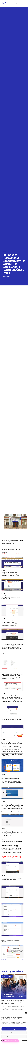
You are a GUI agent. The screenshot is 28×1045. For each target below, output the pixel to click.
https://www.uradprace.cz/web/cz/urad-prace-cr (12, 553)
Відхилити (14, 1033)
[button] (26, 1013)
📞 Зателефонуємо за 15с (10, 1040)
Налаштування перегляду (14, 1036)
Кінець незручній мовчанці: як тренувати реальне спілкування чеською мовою (13, 1001)
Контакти (24, 1040)
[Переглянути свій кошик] (17, 4)
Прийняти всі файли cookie (14, 1029)
